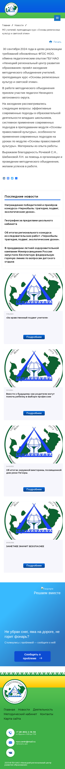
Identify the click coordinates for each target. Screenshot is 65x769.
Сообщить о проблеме (32, 656)
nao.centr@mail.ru (26, 741)
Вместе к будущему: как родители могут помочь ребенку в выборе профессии (30, 395)
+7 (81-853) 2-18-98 (26, 732)
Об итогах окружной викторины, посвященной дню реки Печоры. (34, 471)
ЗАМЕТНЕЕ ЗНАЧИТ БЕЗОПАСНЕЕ (25, 546)
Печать (57, 42)
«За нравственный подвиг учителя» (27, 317)
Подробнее (34, 337)
